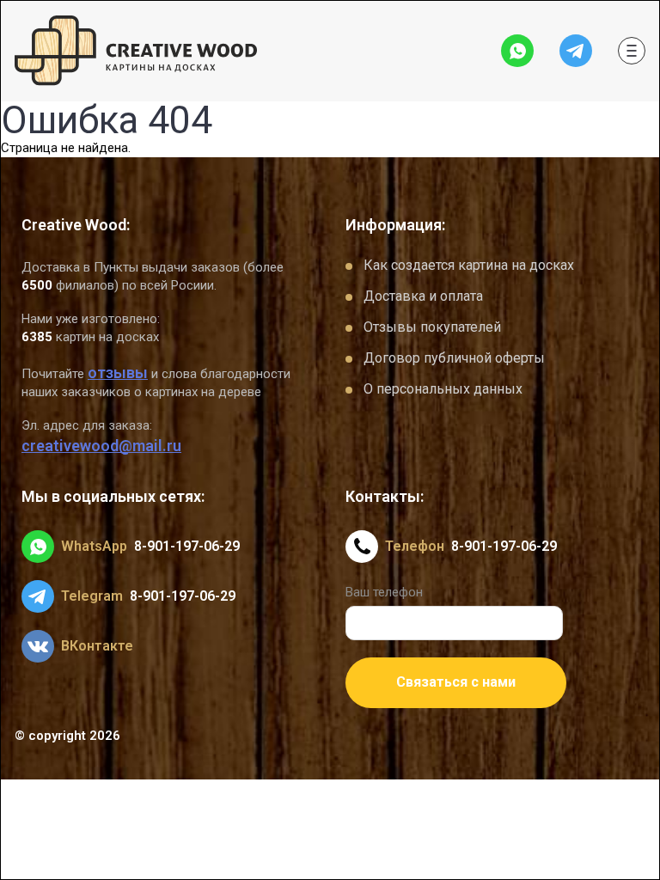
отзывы (118, 373)
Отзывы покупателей (432, 327)
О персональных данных (443, 389)
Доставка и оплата (423, 296)
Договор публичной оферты (454, 358)
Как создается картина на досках (469, 265)
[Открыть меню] (631, 50)
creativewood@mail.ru (101, 446)
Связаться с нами (456, 682)
